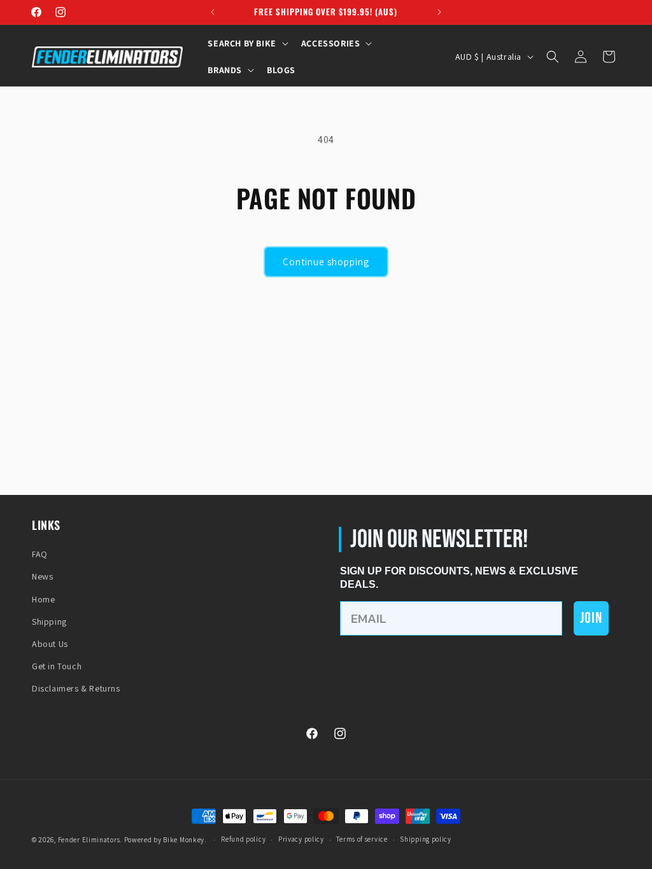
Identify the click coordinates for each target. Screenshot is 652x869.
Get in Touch (57, 666)
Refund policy (243, 839)
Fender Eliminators (89, 839)
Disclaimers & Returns (76, 688)
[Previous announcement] (213, 12)
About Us (50, 644)
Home (43, 599)
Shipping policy (425, 839)
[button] (246, 43)
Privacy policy (301, 839)
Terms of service (361, 839)
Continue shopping (326, 262)
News (42, 576)
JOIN (591, 618)
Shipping (49, 621)
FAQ (40, 554)
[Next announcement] (439, 12)
